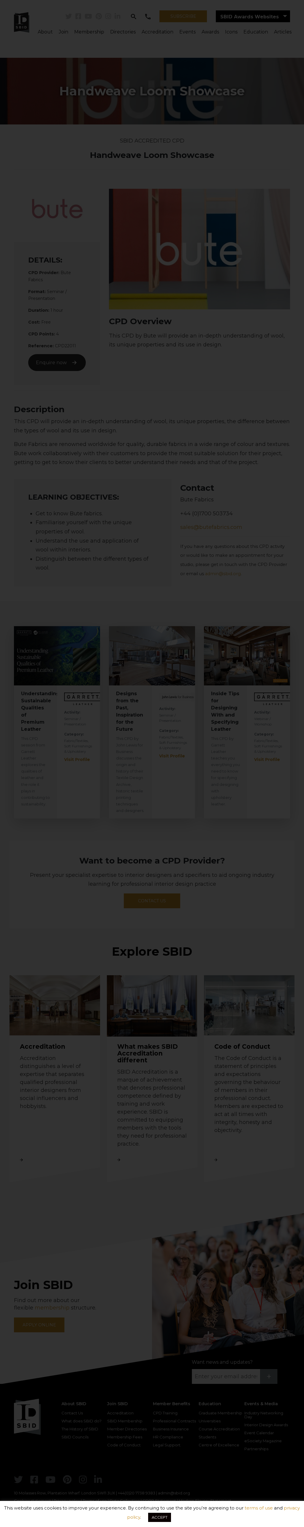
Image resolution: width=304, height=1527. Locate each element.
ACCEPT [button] (159, 1517)
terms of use (259, 1508)
